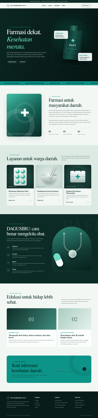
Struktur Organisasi (79, 400)
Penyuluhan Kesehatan (60, 405)
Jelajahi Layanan (12, 61)
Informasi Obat (58, 400)
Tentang (44, 5)
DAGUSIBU (57, 5)
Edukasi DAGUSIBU (59, 407)
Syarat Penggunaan (79, 405)
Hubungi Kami (78, 407)
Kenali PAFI (22, 61)
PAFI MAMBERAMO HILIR (18, 5)
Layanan (50, 5)
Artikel (63, 5)
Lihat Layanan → (86, 5)
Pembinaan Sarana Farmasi (61, 402)
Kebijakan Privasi (79, 402)
